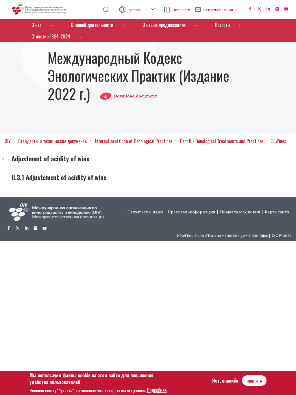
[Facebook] (250, 9)
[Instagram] (277, 9)
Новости (222, 24)
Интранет (181, 10)
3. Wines (278, 141)
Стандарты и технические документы (53, 141)
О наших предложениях (164, 24)
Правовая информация (191, 212)
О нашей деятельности (92, 24)
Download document (135, 96)
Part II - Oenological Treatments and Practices (222, 141)
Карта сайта (277, 212)
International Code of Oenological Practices (134, 141)
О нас (37, 24)
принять (254, 380)
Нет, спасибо (225, 380)
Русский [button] (134, 10)
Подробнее (156, 390)
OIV (8, 140)
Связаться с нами (218, 10)
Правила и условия (240, 212)
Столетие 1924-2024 (51, 36)
